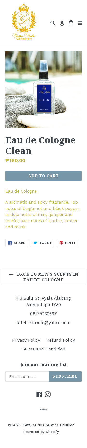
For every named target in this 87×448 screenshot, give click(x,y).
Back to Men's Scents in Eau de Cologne (47, 277)
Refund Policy (60, 339)
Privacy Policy (26, 339)
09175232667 (43, 313)
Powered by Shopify (41, 432)
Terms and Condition (43, 348)
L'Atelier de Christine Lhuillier (48, 425)
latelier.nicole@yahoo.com (44, 322)
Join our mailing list (43, 364)
